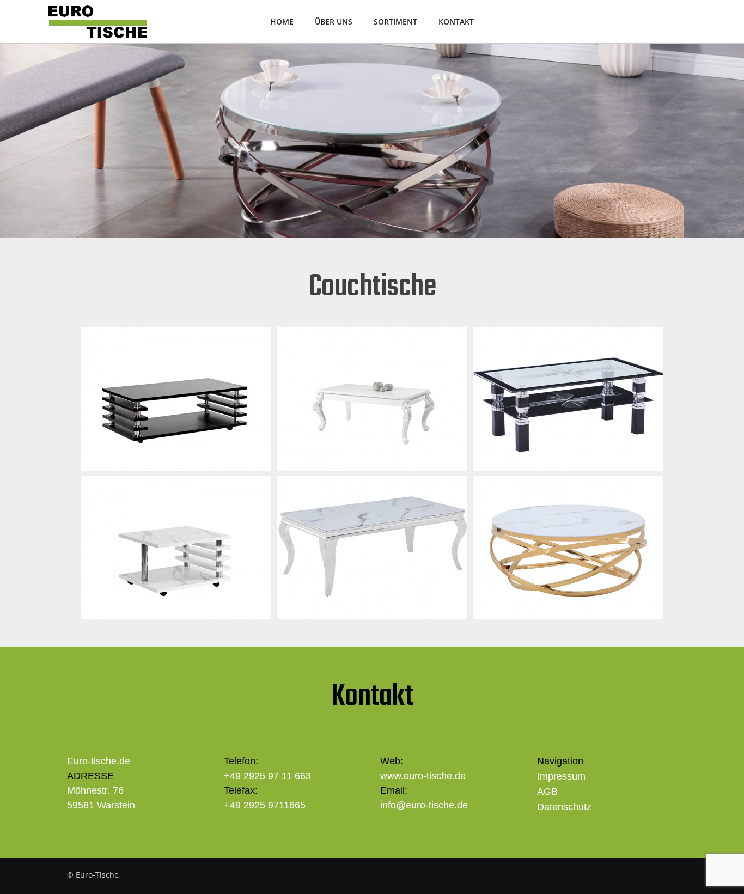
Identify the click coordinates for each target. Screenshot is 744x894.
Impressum (561, 776)
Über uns (333, 21)
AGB (547, 791)
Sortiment (395, 21)
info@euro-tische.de (424, 805)
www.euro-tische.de (423, 775)
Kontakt (456, 21)
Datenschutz (564, 806)
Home (282, 21)
